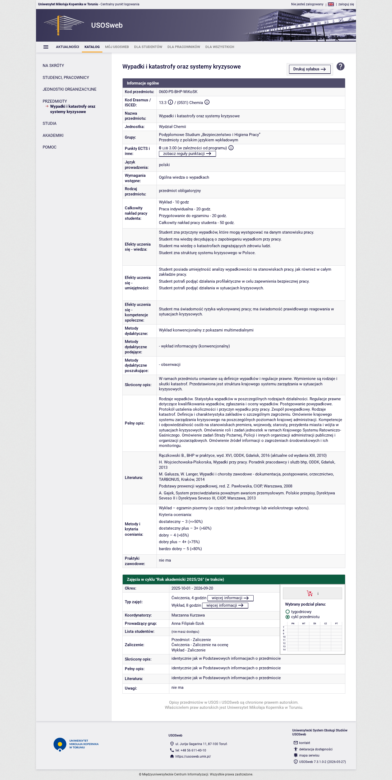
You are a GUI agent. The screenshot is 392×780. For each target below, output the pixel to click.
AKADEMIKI (53, 135)
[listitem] (67, 47)
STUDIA (50, 123)
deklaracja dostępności (316, 749)
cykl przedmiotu (304, 616)
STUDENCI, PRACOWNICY (66, 77)
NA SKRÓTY (53, 65)
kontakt (304, 743)
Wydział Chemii (172, 126)
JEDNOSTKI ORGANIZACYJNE (70, 89)
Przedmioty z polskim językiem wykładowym (198, 140)
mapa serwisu (309, 755)
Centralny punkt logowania (120, 4)
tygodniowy (300, 611)
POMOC (50, 147)
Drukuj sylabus (306, 69)
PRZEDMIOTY (55, 101)
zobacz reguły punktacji (184, 153)
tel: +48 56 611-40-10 (190, 750)
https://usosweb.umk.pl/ (193, 756)
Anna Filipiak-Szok (187, 623)
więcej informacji (227, 597)
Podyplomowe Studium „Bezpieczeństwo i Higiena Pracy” (209, 134)
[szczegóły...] (318, 593)
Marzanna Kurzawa (188, 615)
